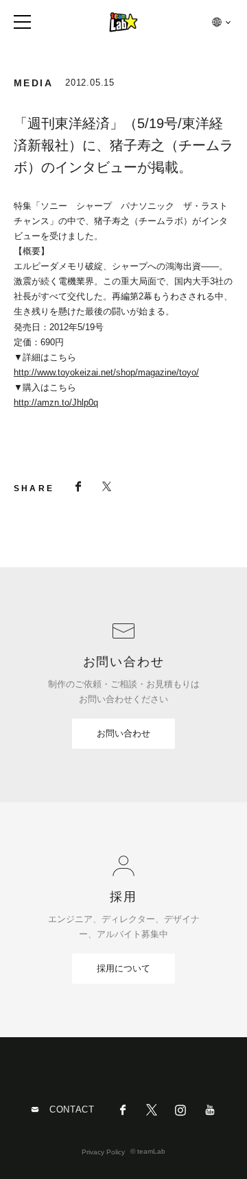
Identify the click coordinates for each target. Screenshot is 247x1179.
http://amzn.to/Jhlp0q (56, 402)
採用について (123, 968)
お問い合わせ (123, 733)
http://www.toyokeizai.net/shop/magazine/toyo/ (106, 372)
